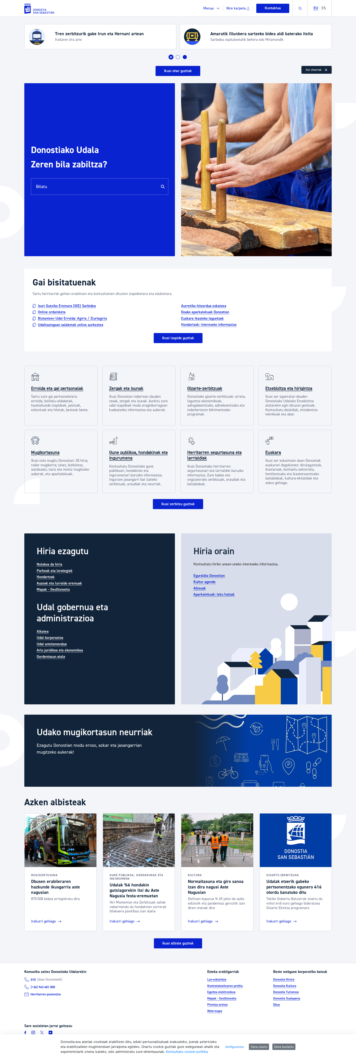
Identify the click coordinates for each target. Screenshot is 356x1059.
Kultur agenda (204, 582)
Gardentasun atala (51, 656)
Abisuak (199, 588)
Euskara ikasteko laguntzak (202, 318)
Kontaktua (273, 8)
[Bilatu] (162, 187)
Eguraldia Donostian (209, 575)
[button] (211, 8)
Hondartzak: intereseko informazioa (209, 324)
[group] (178, 751)
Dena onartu (259, 1046)
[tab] (178, 57)
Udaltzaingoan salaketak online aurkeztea (70, 324)
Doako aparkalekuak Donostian (205, 312)
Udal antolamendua (52, 644)
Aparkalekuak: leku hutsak (214, 594)
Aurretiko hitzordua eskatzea (203, 305)
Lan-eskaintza (216, 979)
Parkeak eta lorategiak (55, 570)
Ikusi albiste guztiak (178, 943)
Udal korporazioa (50, 637)
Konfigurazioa (234, 1046)
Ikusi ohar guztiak (178, 71)
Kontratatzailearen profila (225, 986)
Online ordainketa (52, 312)
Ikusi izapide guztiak (178, 338)
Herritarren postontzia (45, 994)
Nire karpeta (236, 8)
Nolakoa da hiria (49, 564)
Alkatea (43, 631)
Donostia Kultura (284, 986)
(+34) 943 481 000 (43, 987)
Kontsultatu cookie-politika (187, 1052)
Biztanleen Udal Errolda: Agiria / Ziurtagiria (72, 318)
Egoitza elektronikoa (221, 992)
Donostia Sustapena (286, 998)
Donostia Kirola (283, 979)
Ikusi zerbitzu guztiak (178, 504)
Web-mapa (214, 1011)
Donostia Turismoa (286, 992)
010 (33, 980)
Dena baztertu (284, 1046)
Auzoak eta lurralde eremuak (59, 583)
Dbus (276, 1005)
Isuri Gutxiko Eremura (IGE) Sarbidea (67, 305)
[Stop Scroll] (171, 57)
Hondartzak (46, 577)
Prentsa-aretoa (217, 1005)
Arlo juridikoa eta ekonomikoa (60, 650)
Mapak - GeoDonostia (53, 589)
